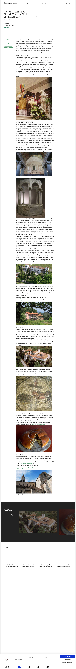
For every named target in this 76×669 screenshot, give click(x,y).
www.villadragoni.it (20, 299)
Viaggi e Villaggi (43, 3)
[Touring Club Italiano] (10, 3)
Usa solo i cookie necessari (67, 662)
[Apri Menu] (71, 3)
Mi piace (8, 47)
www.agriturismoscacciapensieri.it (23, 300)
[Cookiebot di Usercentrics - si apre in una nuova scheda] (6, 667)
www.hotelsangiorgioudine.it (26, 463)
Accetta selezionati (67, 659)
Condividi (6, 39)
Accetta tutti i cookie (67, 656)
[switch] (29, 667)
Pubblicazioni (36, 3)
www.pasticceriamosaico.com (39, 424)
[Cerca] (69, 3)
